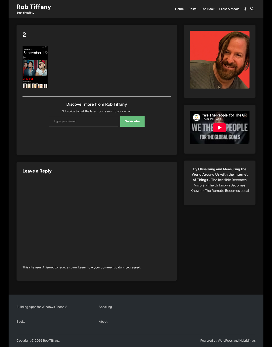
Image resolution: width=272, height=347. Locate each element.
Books (21, 321)
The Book (207, 9)
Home (179, 9)
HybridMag (247, 340)
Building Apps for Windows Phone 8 (42, 307)
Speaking (105, 307)
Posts (192, 9)
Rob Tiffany (34, 7)
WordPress (225, 340)
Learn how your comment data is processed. (109, 267)
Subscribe (132, 121)
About (103, 321)
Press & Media (229, 9)
